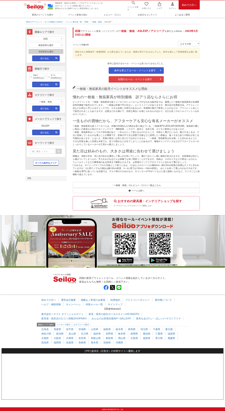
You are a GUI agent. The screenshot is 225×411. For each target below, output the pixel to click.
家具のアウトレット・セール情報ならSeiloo (44, 21)
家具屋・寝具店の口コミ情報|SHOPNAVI (63, 318)
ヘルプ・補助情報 (51, 304)
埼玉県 (144, 329)
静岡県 (134, 333)
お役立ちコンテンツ (147, 14)
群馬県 (131, 329)
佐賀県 (69, 342)
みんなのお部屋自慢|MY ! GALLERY (111, 318)
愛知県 (146, 333)
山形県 (94, 329)
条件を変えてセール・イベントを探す (135, 70)
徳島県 (146, 338)
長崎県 (82, 342)
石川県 (84, 333)
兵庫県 (69, 338)
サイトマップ (115, 304)
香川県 (159, 338)
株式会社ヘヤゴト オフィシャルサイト (62, 314)
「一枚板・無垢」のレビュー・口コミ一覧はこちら (136, 185)
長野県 (109, 333)
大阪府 (57, 338)
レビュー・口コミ (112, 14)
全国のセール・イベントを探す (135, 79)
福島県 (107, 329)
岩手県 (69, 329)
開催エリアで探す (46, 324)
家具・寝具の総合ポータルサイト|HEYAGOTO (114, 314)
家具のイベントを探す (42, 14)
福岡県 (57, 342)
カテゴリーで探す (81, 324)
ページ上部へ (137, 190)
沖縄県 (119, 342)
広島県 (134, 338)
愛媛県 (171, 338)
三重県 (159, 333)
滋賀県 (171, 333)
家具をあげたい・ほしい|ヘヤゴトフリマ (158, 318)
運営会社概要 (68, 300)
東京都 (169, 329)
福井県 (97, 333)
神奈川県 (46, 333)
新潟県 (60, 333)
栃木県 (119, 329)
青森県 (57, 329)
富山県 (72, 333)
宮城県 (82, 329)
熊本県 (94, 342)
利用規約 (115, 300)
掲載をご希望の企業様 (93, 300)
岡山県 (122, 338)
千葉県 (156, 329)
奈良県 (82, 338)
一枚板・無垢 (96, 21)
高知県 (45, 342)
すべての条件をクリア (46, 162)
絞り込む (45, 58)
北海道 (45, 329)
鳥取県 (109, 338)
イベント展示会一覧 (73, 21)
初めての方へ (189, 5)
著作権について (163, 300)
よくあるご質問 (182, 14)
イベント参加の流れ (77, 14)
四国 (86, 21)
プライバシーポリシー (137, 300)
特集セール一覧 (94, 304)
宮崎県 (107, 342)
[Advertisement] (112, 376)
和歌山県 (96, 338)
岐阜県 (122, 333)
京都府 (45, 338)
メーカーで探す (64, 324)
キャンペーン (73, 304)
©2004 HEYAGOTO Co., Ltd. (112, 409)
